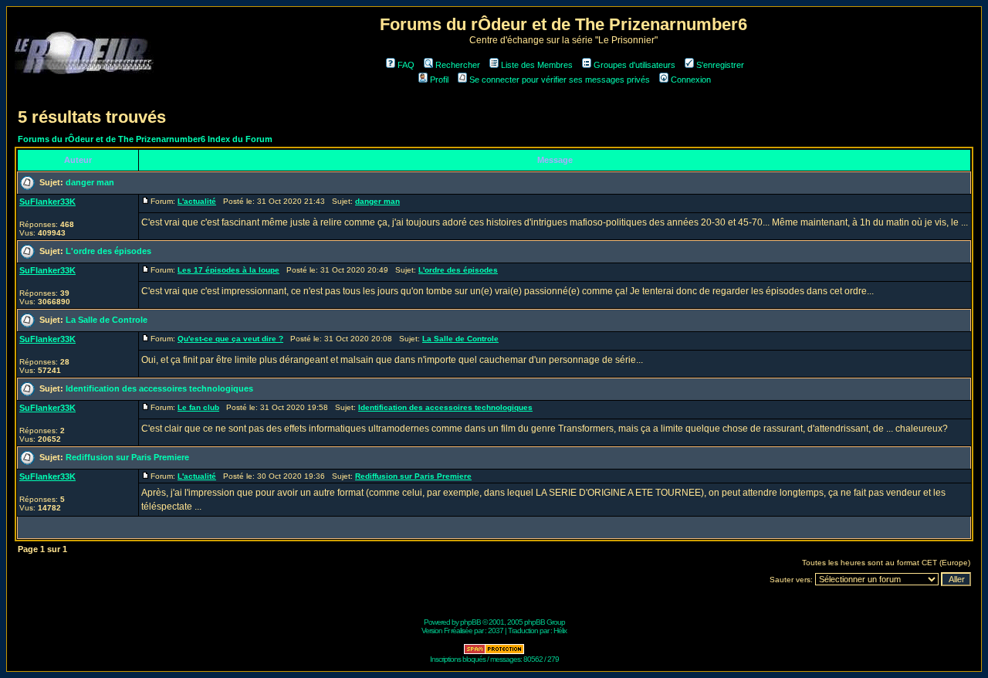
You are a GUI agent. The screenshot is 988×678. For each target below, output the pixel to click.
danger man (90, 182)
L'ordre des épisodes (108, 251)
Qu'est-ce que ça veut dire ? (230, 338)
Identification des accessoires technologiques (159, 388)
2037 (495, 630)
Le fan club (198, 407)
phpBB (470, 622)
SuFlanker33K (47, 201)
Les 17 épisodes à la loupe (228, 270)
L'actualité (197, 201)
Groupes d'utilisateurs (634, 64)
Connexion (691, 79)
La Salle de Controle (106, 319)
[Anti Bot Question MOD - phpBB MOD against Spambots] (494, 652)
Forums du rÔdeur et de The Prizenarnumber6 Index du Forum (145, 139)
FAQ (406, 64)
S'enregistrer (720, 64)
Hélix (560, 630)
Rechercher (457, 64)
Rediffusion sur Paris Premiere (127, 457)
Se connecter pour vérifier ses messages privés (559, 79)
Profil (439, 79)
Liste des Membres (537, 64)
